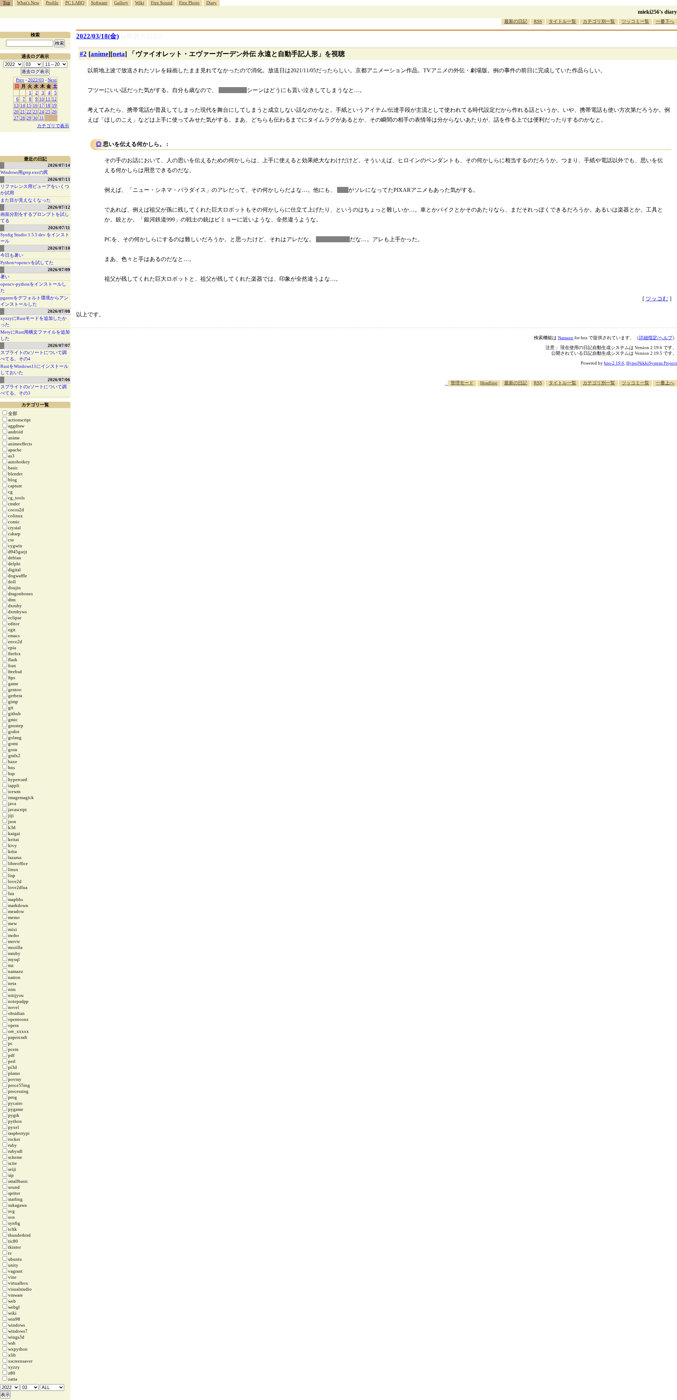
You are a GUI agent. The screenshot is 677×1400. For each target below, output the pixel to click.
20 (16, 111)
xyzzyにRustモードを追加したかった (33, 321)
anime (99, 53)
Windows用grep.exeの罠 (24, 172)
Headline (489, 382)
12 (54, 99)
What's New (28, 2)
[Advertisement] (548, 408)
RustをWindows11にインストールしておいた (34, 369)
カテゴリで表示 (53, 125)
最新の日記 (515, 21)
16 (35, 105)
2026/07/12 (59, 207)
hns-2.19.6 (614, 363)
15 (28, 105)
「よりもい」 (333, 239)
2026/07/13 (59, 179)
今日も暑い (11, 255)
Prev (20, 80)
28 (22, 118)
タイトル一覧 (562, 21)
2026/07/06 (59, 379)
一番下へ (665, 21)
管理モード (462, 382)
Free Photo (189, 2)
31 (41, 118)
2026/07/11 (59, 227)
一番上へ (665, 382)
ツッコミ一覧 (635, 21)
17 (41, 105)
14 (22, 105)
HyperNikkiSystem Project (651, 363)
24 (41, 111)
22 (28, 111)
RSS (538, 21)
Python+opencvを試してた (27, 262)
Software (99, 2)
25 (47, 111)
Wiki (139, 2)
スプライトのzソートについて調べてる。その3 (33, 390)
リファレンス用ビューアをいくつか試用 (34, 189)
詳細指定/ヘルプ (655, 337)
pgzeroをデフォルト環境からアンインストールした (34, 301)
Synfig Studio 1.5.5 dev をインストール (34, 238)
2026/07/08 (59, 311)
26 (54, 111)
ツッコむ (657, 299)
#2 (83, 53)
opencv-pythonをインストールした (33, 287)
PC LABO (74, 2)
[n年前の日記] (141, 36)
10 (41, 99)
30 (35, 118)
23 (35, 111)
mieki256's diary (657, 12)
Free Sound (161, 2)
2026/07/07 (59, 345)
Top (6, 2)
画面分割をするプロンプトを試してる (34, 217)
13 (16, 105)
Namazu (565, 337)
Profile (52, 2)
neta (118, 53)
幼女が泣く (233, 90)
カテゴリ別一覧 (599, 21)
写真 (342, 190)
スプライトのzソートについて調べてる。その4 (33, 355)
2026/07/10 (59, 248)
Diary (211, 2)
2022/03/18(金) (97, 36)
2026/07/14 (59, 165)
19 (54, 105)
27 (16, 118)
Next (52, 80)
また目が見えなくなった (25, 200)
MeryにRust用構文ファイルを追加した (35, 335)
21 (22, 111)
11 (47, 99)
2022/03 (36, 80)
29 (28, 118)
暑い (5, 276)
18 (47, 105)
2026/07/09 (59, 269)
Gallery (121, 2)
